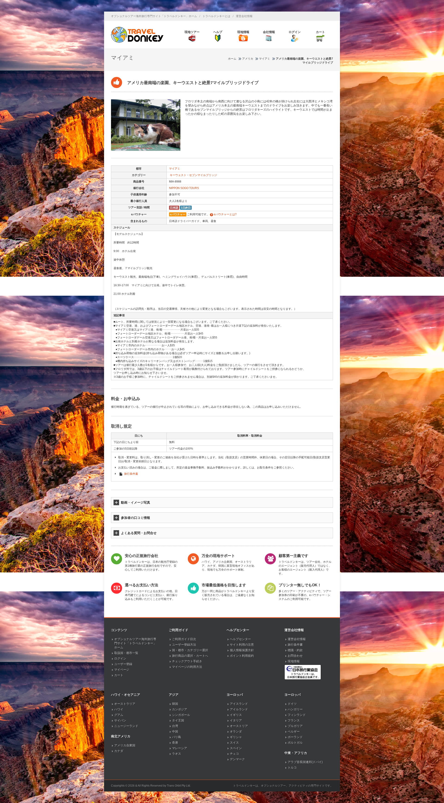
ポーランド (295, 737)
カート (118, 675)
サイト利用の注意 (242, 644)
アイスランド (239, 704)
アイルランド (239, 709)
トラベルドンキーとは (216, 16)
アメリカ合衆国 (124, 745)
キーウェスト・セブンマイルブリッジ (193, 175)
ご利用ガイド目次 (184, 639)
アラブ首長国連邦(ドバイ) (305, 762)
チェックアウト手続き (187, 661)
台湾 (175, 726)
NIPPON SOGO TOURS (184, 188)
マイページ (121, 669)
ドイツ (292, 704)
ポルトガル (295, 742)
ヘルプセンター (240, 639)
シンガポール (181, 715)
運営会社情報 (244, 16)
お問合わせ (295, 655)
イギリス (236, 715)
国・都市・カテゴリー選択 (190, 650)
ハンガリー (295, 709)
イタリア (236, 720)
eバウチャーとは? (225, 214)
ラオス (176, 753)
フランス (294, 720)
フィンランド (297, 715)
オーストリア (239, 726)
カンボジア (179, 709)
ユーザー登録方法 (184, 644)
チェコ (234, 753)
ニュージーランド (126, 726)
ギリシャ (236, 737)
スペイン (236, 748)
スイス (234, 742)
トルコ (292, 767)
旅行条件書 (131, 473)
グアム (118, 715)
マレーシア (179, 748)
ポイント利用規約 (242, 655)
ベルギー (294, 731)
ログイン (120, 658)
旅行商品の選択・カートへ (190, 655)
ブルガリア (295, 726)
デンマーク (237, 759)
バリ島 (176, 737)
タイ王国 (178, 720)
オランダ (236, 731)
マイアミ (174, 168)
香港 (175, 742)
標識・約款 (295, 650)
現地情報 (294, 661)
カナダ (118, 751)
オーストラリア (124, 704)
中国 (175, 731)
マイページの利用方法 (187, 667)
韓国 (175, 704)
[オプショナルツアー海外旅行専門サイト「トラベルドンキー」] (137, 35)
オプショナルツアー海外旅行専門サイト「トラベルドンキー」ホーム (154, 16)
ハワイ (118, 709)
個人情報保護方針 (242, 650)
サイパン (120, 720)
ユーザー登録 (123, 664)
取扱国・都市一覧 (126, 653)
